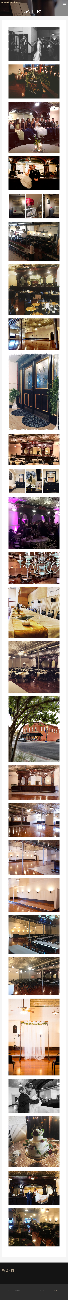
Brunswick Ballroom (10, 2)
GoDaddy (57, 1291)
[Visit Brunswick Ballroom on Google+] (8, 1271)
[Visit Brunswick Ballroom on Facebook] (12, 1271)
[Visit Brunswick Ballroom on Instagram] (3, 1271)
